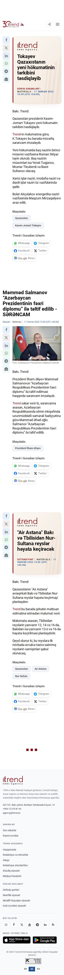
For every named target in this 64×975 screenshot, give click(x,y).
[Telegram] (37, 924)
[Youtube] (29, 924)
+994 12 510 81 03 (12, 808)
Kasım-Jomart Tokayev (28, 225)
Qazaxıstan (21, 218)
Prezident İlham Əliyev (28, 448)
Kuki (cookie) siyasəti (14, 905)
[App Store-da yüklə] (17, 940)
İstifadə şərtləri (11, 889)
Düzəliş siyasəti (11, 870)
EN (25, 969)
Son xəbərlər (9, 830)
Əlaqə (6, 860)
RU (38, 969)
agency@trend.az (11, 813)
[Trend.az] (13, 24)
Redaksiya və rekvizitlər (15, 854)
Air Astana (40, 668)
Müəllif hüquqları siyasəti (16, 900)
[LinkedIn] (45, 924)
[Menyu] (57, 24)
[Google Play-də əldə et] (45, 940)
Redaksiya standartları (15, 865)
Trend (16, 134)
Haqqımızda (9, 849)
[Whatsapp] (6, 924)
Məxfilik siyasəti (11, 895)
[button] (6, 40)
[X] (21, 924)
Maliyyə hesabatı (12, 876)
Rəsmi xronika (10, 835)
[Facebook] (14, 924)
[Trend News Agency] (13, 780)
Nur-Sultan (21, 676)
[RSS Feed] (53, 924)
